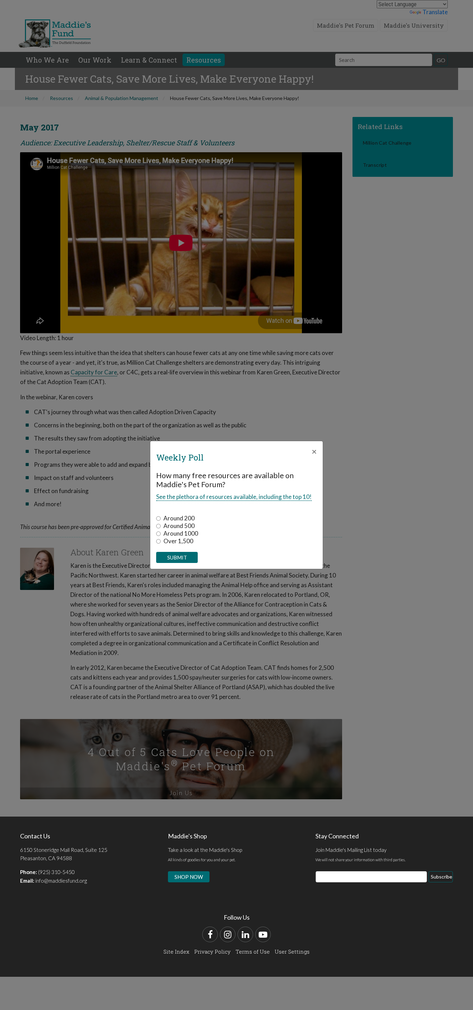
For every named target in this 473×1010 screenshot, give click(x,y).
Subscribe (441, 877)
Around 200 (179, 518)
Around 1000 (180, 533)
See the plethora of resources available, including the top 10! (234, 496)
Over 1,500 (178, 541)
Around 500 (179, 525)
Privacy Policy (212, 951)
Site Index (176, 951)
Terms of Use (252, 951)
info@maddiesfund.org (61, 880)
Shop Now (189, 877)
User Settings (292, 951)
